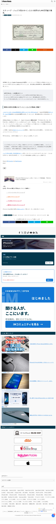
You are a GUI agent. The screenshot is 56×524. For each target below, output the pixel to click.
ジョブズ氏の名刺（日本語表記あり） (12, 153)
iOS (25, 492)
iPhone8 (5, 494)
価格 (48, 215)
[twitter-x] (22, 232)
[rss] (36, 232)
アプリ (5, 499)
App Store (49, 490)
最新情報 (9, 15)
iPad (31, 492)
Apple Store (29, 490)
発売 (51, 503)
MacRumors (18, 161)
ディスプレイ (27, 501)
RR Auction (10, 161)
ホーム (5, 511)
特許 (45, 503)
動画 (25, 503)
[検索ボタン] (52, 1)
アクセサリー (39, 497)
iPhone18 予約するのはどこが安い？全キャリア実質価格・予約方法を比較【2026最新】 (33, 178)
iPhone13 (22, 494)
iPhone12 (13, 494)
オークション (20, 215)
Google (18, 492)
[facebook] (19, 232)
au (3, 492)
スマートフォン (6, 501)
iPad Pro (39, 492)
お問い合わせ (17, 511)
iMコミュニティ (21, 209)
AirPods (5, 490)
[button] (7, 50)
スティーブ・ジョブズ (41, 215)
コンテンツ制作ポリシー (26, 511)
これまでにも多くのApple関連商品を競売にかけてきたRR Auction (20, 112)
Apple (5, 15)
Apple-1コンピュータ (18, 130)
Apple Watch (39, 490)
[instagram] (25, 232)
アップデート (49, 497)
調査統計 (11, 506)
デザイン (36, 501)
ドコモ (45, 501)
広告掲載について (28, 512)
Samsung (22, 497)
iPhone (48, 492)
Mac (4, 497)
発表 (4, 506)
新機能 (32, 503)
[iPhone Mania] (6, 1)
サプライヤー (31, 499)
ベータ (5, 503)
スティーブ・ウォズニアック (30, 215)
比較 (38, 503)
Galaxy (10, 492)
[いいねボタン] (4, 168)
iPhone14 (31, 494)
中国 (11, 503)
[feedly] (34, 232)
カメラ (12, 499)
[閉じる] (53, 508)
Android (12, 490)
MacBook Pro (12, 497)
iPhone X (47, 494)
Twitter (31, 497)
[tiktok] (28, 232)
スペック (41, 499)
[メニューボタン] (54, 1)
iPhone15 (39, 494)
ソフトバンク (17, 501)
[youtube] (31, 232)
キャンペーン (21, 499)
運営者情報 (10, 511)
